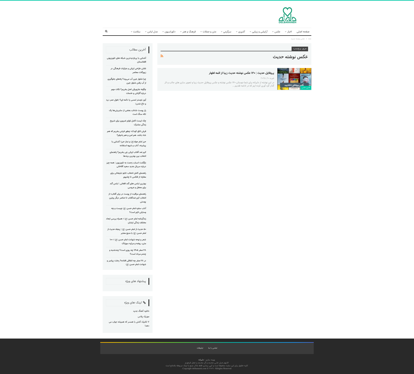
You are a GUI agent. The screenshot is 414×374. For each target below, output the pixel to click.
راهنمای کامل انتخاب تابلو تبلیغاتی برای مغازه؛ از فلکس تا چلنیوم (128, 175)
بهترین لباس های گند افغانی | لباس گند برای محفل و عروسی (128, 185)
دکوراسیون (170, 32)
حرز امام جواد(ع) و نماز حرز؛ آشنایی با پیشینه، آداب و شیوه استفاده (129, 143)
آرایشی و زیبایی (259, 32)
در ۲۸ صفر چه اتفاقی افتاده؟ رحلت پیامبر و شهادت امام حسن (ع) (126, 262)
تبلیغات (200, 348)
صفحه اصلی (303, 32)
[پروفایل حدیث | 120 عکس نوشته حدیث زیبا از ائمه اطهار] (294, 79)
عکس (277, 32)
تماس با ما (212, 348)
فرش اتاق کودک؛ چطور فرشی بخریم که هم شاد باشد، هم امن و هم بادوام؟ (126, 133)
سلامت (136, 32)
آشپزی (241, 32)
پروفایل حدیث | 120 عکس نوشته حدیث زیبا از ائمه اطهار (241, 73)
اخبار (289, 32)
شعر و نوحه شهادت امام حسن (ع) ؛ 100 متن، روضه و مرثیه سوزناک (128, 241)
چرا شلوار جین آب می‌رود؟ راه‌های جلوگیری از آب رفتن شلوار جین (127, 81)
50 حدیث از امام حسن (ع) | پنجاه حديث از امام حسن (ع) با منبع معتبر (126, 231)
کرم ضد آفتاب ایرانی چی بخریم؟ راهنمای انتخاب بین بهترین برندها (128, 154)
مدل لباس (152, 32)
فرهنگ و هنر (189, 32)
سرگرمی (227, 32)
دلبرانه (201, 360)
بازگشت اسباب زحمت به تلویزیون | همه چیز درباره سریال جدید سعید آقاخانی (126, 165)
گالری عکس (306, 87)
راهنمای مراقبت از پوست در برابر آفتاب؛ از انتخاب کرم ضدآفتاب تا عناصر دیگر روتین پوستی (127, 198)
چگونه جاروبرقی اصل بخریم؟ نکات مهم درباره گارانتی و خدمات (128, 91)
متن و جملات (209, 32)
